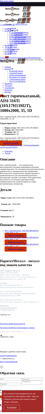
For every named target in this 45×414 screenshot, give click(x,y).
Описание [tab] (9, 151)
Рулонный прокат (11, 147)
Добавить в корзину (11, 143)
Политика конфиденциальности (12, 324)
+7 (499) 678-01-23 (7, 3)
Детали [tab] (7, 153)
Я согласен (11, 407)
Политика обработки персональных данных (17, 328)
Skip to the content (7, 1)
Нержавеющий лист (15, 145)
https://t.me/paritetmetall (8, 362)
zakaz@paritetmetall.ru (8, 5)
